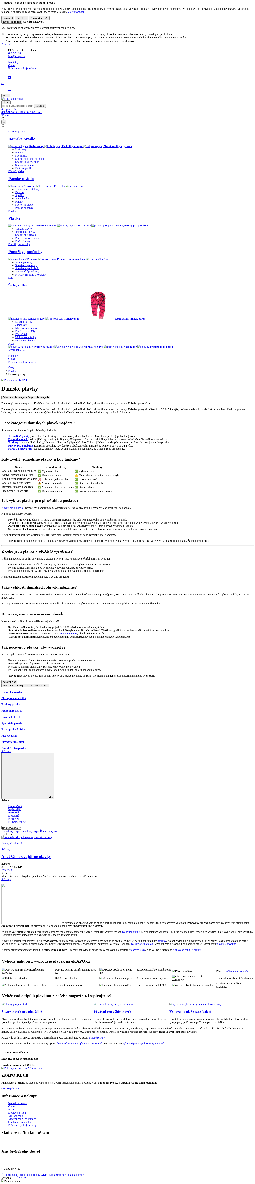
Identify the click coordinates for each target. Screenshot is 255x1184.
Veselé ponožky (24, 262)
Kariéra (12, 1109)
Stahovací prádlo (24, 165)
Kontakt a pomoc (17, 1103)
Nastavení (8, 18)
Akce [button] (11, 343)
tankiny (162, 940)
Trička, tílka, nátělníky (27, 189)
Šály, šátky (17, 285)
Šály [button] (10, 277)
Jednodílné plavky (25, 231)
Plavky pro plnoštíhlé (20, 445)
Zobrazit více (9, 682)
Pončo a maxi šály (25, 331)
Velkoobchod (15, 1115)
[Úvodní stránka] (12, 98)
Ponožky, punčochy (25, 251)
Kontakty (13, 62)
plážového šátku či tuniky (187, 949)
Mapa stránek (57, 1174)
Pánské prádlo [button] (16, 171)
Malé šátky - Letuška (26, 328)
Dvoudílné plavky (18, 439)
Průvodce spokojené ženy (22, 68)
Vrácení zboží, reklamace (22, 1118)
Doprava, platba (17, 1112)
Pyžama (19, 192)
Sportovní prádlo (24, 204)
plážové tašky (137, 949)
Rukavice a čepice (25, 340)
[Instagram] (9, 77)
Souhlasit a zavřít (39, 18)
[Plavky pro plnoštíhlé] (15, 1004)
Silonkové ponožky (26, 265)
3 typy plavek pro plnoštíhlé (22, 1011)
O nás (11, 65)
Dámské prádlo (21, 139)
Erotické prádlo (23, 168)
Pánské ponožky (24, 207)
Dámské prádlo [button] (16, 131)
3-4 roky (6, 751)
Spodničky (21, 155)
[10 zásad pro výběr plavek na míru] (114, 1004)
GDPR (45, 1174)
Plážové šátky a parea (27, 238)
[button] (2, 83)
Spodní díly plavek (25, 234)
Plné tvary (20, 149)
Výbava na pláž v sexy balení (190, 1011)
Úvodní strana (9, 1174)
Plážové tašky (22, 241)
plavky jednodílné (226, 943)
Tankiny (13, 442)
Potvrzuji (6, 44)
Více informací (75, 11)
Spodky (19, 195)
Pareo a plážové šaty (20, 448)
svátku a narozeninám (237, 971)
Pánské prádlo (21, 178)
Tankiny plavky (23, 228)
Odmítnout (21, 18)
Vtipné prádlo (22, 198)
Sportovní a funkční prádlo (30, 158)
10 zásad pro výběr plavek (112, 1011)
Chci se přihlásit (10, 1088)
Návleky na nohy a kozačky (30, 274)
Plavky (19, 152)
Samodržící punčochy (27, 271)
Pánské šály (21, 334)
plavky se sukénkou (142, 943)
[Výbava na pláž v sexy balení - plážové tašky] (195, 1004)
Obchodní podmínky (19, 1122)
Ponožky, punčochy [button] (19, 244)
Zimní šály (21, 324)
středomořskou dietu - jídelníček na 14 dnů (79, 1043)
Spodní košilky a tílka (27, 161)
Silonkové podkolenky (27, 268)
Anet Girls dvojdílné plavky (26, 856)
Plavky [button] (12, 210)
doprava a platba (68, 633)
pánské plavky (97, 1037)
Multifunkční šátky (25, 337)
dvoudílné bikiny (130, 931)
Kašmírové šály (23, 321)
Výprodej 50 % (16, 349)
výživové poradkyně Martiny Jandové (143, 1043)
